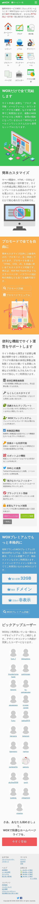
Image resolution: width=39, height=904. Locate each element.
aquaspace (13, 704)
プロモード (5, 861)
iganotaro (13, 751)
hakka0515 (26, 720)
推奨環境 (4, 870)
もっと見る (33, 878)
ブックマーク (19, 64)
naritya (25, 751)
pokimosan (25, 673)
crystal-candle (26, 704)
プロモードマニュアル (18, 295)
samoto (26, 766)
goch (26, 781)
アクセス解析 (31, 80)
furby (13, 720)
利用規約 (4, 885)
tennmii (13, 689)
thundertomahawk (13, 673)
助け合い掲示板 (7, 876)
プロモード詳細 (15, 288)
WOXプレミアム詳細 (17, 611)
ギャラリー (31, 49)
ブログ (19, 34)
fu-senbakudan (25, 689)
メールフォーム (31, 64)
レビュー (8, 49)
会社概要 (4, 889)
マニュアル (5, 874)
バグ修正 (28, 870)
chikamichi (26, 797)
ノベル (19, 49)
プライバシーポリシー (9, 891)
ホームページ (8, 34)
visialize (19, 812)
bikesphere (25, 658)
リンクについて (7, 887)
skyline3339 (13, 781)
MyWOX (22, 861)
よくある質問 (6, 872)
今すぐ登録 (19, 841)
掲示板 (30, 34)
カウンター (19, 80)
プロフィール (8, 64)
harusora (13, 735)
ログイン (23, 859)
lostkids (13, 797)
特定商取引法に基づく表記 (10, 893)
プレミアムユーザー (8, 859)
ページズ (8, 80)
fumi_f (13, 658)
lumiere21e (13, 766)
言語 (21, 863)
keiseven (25, 735)
